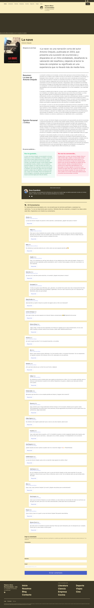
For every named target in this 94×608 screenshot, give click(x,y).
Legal (5, 601)
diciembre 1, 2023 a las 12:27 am (31, 218)
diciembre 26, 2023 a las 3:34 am (32, 300)
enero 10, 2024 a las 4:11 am (35, 325)
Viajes (37, 3)
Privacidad (9, 601)
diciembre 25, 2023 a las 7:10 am (32, 273)
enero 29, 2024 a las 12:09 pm (31, 445)
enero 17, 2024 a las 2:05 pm (35, 351)
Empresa (22, 3)
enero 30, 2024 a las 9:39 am (31, 485)
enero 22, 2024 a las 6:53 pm (31, 419)
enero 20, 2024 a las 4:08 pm (31, 392)
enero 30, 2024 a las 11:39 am (35, 497)
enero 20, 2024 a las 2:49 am (31, 364)
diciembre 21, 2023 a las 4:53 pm (36, 258)
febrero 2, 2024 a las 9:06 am (35, 523)
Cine (41, 3)
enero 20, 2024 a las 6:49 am (35, 377)
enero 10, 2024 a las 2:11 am (31, 313)
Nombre (27, 558)
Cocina (27, 3)
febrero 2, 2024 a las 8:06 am (31, 511)
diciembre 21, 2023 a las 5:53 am (32, 245)
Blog (24, 591)
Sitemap (14, 601)
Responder (29, 223)
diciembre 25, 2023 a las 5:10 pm (36, 285)
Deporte (32, 3)
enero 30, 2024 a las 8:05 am (35, 470)
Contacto (26, 594)
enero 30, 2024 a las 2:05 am (31, 457)
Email (26, 564)
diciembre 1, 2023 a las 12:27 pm (36, 230)
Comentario (28, 542)
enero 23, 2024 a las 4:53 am (35, 432)
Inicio (5, 3)
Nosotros (26, 588)
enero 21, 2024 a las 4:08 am (35, 404)
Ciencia (16, 3)
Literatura (10, 3)
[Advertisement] (47, 22)
